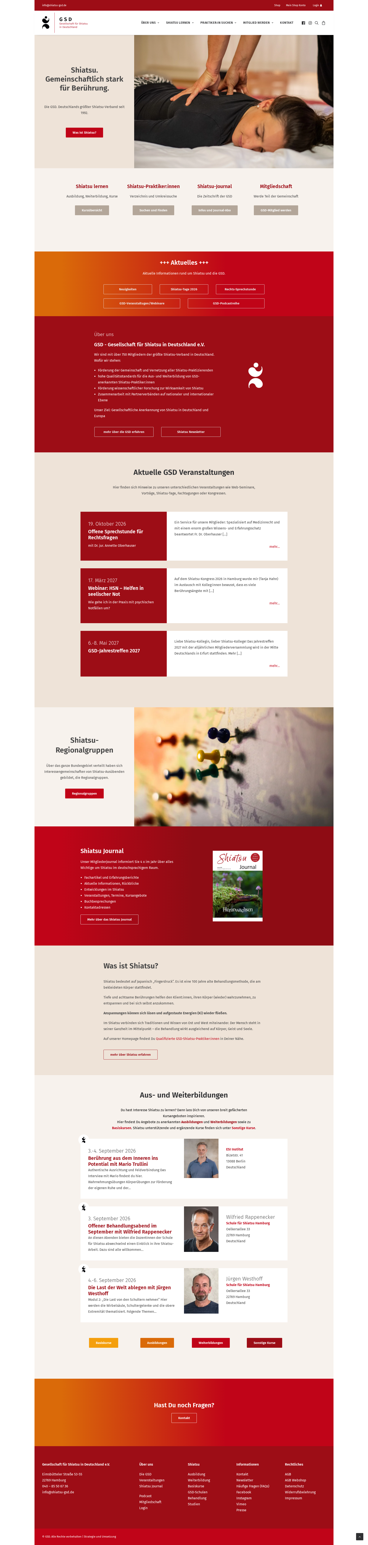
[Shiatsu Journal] (126, 886)
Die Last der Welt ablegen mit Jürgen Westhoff (129, 1291)
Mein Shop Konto (296, 5)
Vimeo (241, 1504)
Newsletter (244, 1480)
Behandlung (197, 1498)
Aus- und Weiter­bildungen (184, 1094)
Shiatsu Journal (151, 1486)
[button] (303, 23)
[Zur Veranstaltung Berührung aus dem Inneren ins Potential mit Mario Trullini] (201, 1158)
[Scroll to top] (359, 1536)
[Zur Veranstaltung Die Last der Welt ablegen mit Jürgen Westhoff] (201, 1291)
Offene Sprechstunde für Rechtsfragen (115, 535)
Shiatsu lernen (178, 23)
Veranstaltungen (151, 1480)
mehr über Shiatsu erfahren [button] (130, 1055)
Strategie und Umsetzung (100, 1536)
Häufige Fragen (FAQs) (252, 1486)
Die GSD (145, 1474)
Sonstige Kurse (243, 1128)
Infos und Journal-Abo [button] (214, 210)
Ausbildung (196, 1474)
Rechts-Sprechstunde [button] (240, 289)
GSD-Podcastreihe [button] (226, 303)
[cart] (323, 23)
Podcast (145, 1496)
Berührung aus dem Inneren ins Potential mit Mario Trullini (123, 1161)
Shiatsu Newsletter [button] (191, 432)
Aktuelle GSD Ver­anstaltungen (184, 472)
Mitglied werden (256, 23)
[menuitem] (279, 5)
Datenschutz (294, 1486)
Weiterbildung (199, 1480)
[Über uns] (144, 375)
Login (316, 5)
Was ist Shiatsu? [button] (84, 132)
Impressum (293, 1498)
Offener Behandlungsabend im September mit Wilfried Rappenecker (130, 1229)
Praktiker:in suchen (216, 23)
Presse (241, 1510)
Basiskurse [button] (103, 1343)
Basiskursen (121, 1128)
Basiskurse (196, 1486)
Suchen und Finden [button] (153, 210)
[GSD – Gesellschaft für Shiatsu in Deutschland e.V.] (65, 23)
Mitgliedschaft (150, 1502)
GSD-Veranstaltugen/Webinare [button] (141, 303)
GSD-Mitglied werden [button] (276, 210)
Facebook (243, 1492)
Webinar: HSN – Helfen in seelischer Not (116, 591)
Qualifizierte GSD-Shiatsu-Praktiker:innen (187, 1039)
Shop (277, 5)
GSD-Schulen (197, 1492)
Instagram (244, 1498)
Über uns (148, 23)
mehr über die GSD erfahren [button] (124, 432)
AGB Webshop (295, 1480)
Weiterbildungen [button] (211, 1343)
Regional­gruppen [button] (84, 793)
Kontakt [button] (184, 1418)
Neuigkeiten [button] (128, 289)
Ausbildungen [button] (157, 1343)
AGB (288, 1474)
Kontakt (286, 23)
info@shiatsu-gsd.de (54, 5)
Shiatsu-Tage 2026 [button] (184, 289)
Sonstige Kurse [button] (264, 1343)
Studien (194, 1504)
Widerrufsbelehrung (300, 1492)
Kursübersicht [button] (92, 210)
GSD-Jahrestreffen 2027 (114, 651)
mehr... (274, 547)
